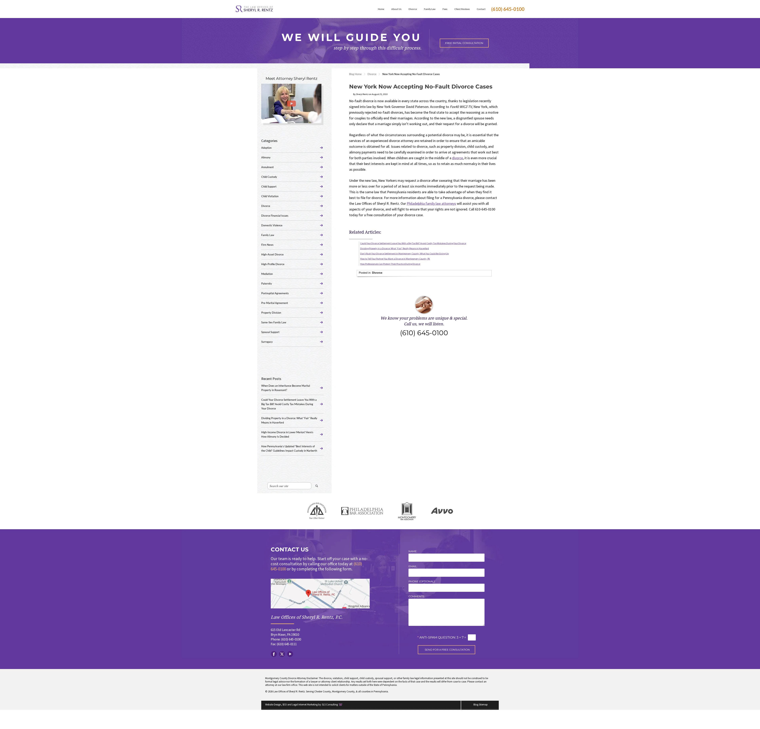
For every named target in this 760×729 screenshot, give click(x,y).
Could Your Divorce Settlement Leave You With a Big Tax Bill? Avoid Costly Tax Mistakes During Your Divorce (413, 243)
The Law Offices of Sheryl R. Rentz (254, 9)
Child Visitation (269, 196)
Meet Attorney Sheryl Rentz (291, 78)
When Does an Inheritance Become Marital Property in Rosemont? (285, 388)
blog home (355, 74)
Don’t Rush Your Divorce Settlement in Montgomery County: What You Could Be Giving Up (404, 253)
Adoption (266, 147)
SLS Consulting (330, 704)
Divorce (372, 74)
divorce (457, 158)
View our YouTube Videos (290, 654)
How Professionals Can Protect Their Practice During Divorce (390, 263)
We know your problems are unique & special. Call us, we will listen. (423, 326)
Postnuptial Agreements (275, 293)
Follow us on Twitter (282, 654)
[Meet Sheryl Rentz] (291, 103)
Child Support (268, 186)
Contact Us (290, 549)
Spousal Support (270, 332)
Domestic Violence (271, 225)
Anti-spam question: (436, 637)
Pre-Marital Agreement (274, 303)
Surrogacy (267, 341)
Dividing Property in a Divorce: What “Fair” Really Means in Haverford (394, 248)
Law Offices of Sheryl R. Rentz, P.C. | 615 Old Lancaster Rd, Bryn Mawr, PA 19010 (320, 593)
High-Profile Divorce (272, 264)
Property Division (271, 312)
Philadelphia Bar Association (362, 511)
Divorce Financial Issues (274, 215)
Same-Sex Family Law (273, 322)
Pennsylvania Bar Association (317, 511)
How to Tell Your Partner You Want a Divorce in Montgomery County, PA (395, 258)
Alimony (266, 157)
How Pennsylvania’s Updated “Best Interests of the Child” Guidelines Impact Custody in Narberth (289, 448)
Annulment (267, 167)
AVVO (442, 511)
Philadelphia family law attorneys (431, 203)
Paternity (266, 283)
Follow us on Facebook (274, 654)
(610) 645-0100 (507, 9)
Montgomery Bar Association (407, 511)
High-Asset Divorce (272, 254)
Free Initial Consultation (464, 43)
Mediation (267, 273)
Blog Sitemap (480, 704)
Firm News (267, 244)
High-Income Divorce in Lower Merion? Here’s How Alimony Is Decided (287, 434)
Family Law (267, 235)
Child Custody (269, 176)
